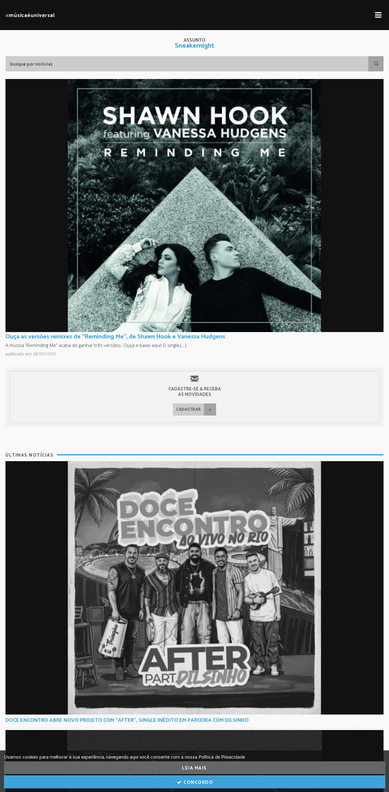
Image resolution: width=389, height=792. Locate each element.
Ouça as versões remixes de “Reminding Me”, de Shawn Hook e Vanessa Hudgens (115, 337)
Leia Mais (194, 768)
